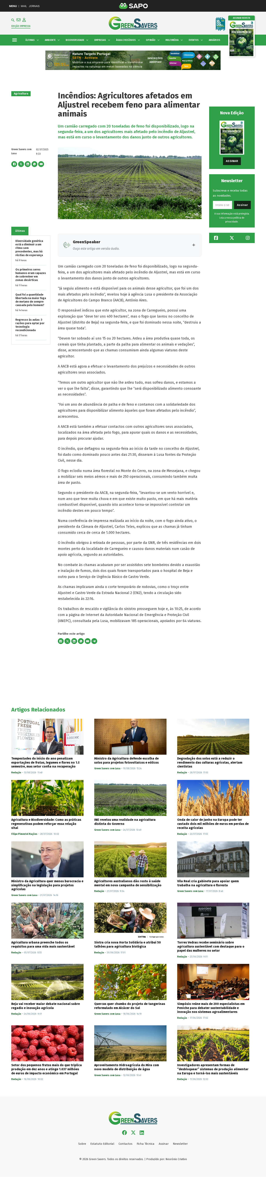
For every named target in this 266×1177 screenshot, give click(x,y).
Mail (24, 6)
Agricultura (21, 93)
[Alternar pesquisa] (13, 20)
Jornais (34, 6)
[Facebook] (14, 164)
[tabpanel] (30, 289)
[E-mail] (41, 164)
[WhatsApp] (34, 164)
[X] (21, 164)
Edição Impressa (20, 26)
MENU (13, 6)
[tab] (19, 231)
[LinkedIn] (28, 164)
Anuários (214, 40)
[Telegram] (94, 641)
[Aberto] (14, 40)
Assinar (232, 161)
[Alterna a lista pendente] (38, 40)
